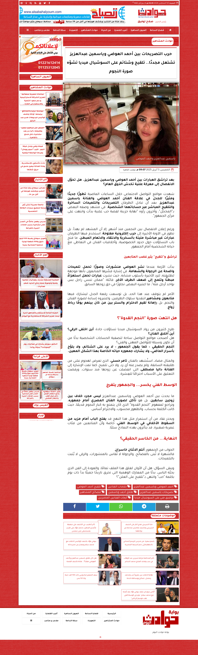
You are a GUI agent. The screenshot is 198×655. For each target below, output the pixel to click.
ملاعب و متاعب (41, 30)
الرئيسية (112, 614)
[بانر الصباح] (72, 13)
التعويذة (73, 30)
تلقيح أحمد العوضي (89, 486)
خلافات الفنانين (117, 486)
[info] (26, 3)
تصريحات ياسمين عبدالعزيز (157, 492)
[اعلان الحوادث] (41, 72)
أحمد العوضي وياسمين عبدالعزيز (154, 486)
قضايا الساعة (157, 30)
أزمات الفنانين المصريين (113, 498)
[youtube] (40, 3)
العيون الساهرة (138, 30)
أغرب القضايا (120, 30)
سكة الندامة (59, 30)
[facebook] (49, 3)
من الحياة (106, 30)
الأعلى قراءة (40, 356)
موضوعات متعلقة (163, 516)
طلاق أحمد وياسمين (121, 492)
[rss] (35, 3)
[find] (31, 3)
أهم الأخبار (41, 255)
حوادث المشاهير (89, 30)
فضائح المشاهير (91, 492)
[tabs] (21, 3)
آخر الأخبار (41, 180)
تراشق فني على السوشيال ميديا (154, 498)
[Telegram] (144, 507)
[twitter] (44, 3)
